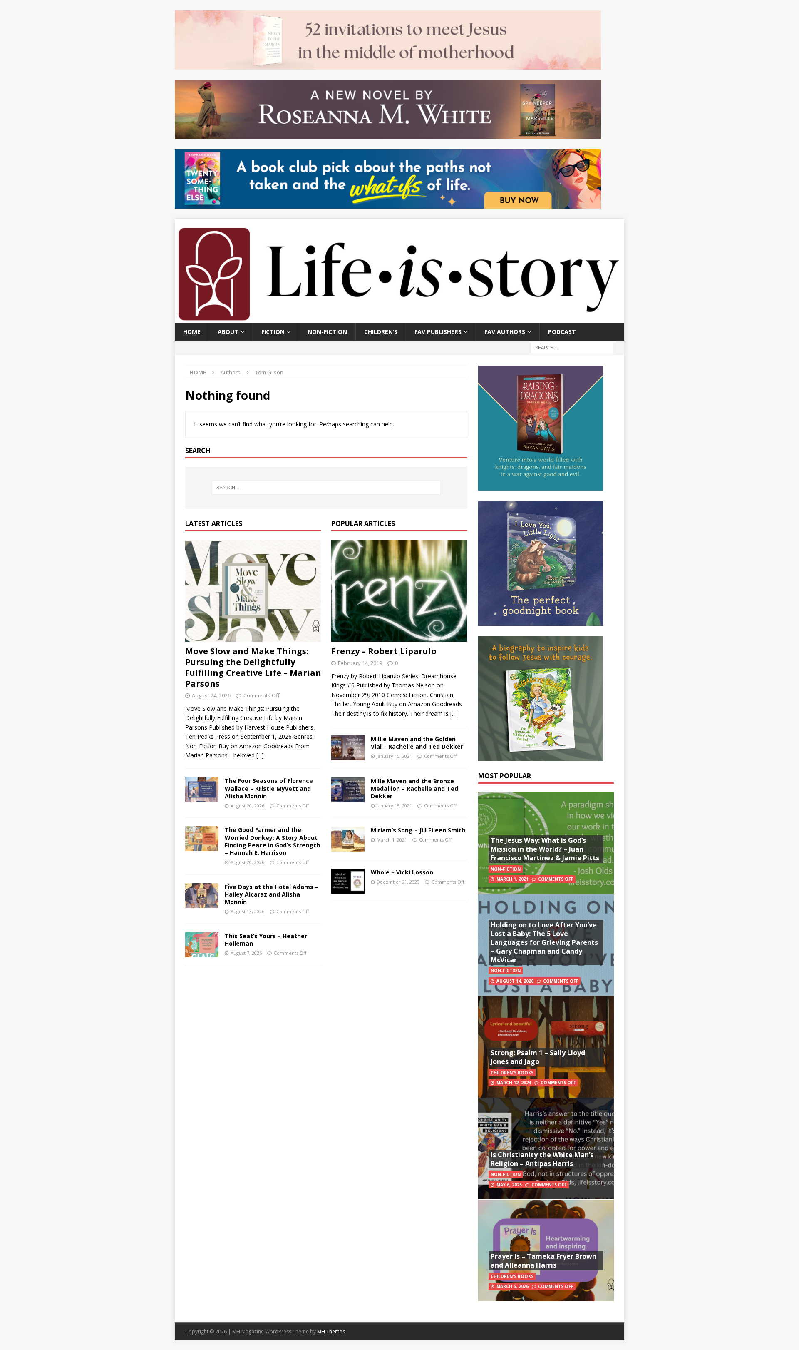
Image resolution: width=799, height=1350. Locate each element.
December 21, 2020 (398, 882)
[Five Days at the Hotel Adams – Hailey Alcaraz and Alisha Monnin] (201, 895)
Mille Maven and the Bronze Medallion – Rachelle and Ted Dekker (414, 788)
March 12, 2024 (513, 1083)
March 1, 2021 (392, 840)
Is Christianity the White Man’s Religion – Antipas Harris (542, 1159)
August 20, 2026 (247, 805)
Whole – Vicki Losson (402, 872)
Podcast (562, 332)
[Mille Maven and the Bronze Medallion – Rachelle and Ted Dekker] (348, 789)
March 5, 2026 (512, 1286)
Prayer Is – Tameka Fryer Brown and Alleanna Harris (543, 1261)
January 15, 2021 (394, 756)
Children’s (380, 332)
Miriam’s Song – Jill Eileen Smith (418, 830)
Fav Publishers (438, 332)
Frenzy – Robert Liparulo (384, 651)
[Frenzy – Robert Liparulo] (399, 591)
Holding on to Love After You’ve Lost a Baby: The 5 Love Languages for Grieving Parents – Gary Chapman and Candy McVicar (544, 942)
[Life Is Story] (399, 318)
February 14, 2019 (360, 663)
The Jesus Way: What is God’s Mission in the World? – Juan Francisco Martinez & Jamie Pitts (545, 849)
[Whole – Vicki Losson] (348, 881)
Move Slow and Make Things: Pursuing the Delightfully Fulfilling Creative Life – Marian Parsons (253, 667)
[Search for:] (572, 347)
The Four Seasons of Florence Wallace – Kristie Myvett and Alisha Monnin (269, 788)
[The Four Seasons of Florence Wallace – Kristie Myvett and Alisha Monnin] (201, 789)
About (228, 332)
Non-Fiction (327, 332)
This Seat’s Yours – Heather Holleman (266, 939)
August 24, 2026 (211, 695)
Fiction (273, 332)
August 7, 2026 (246, 953)
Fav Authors (504, 332)
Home (192, 332)
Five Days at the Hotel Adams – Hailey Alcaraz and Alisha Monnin (271, 894)
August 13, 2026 (247, 911)
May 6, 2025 (509, 1185)
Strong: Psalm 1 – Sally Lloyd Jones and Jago (538, 1057)
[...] (260, 755)
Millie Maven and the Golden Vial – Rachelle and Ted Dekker (417, 742)
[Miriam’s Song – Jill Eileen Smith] (348, 839)
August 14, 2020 (514, 981)
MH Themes (331, 1331)
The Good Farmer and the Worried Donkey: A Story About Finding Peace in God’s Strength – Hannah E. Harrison (272, 841)
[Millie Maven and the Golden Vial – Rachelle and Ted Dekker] (348, 747)
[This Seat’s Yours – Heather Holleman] (201, 944)
